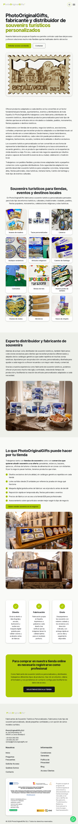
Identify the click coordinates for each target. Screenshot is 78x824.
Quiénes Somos (12, 768)
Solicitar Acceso (12, 764)
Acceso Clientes (47, 771)
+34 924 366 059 (12, 738)
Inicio (8, 753)
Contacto (10, 772)
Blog (42, 767)
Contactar (39, 46)
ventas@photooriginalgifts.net (16, 742)
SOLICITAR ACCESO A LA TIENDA (39, 689)
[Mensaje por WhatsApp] (73, 819)
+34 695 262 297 (12, 740)
